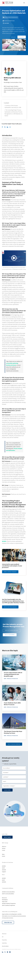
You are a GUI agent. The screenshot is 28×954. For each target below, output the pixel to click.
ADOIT (3, 868)
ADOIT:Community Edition (8, 893)
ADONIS (4, 866)
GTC (2, 936)
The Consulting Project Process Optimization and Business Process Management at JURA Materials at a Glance (14, 112)
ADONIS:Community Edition (8, 891)
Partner (3, 848)
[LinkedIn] (7, 127)
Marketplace (5, 899)
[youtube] (7, 952)
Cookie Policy (4, 943)
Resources (4, 897)
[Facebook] (2, 127)
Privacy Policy (4, 939)
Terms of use (4, 933)
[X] (5, 127)
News (3, 854)
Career (3, 850)
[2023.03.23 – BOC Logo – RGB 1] (8, 1)
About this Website (5, 946)
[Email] (10, 127)
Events (3, 856)
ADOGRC (4, 869)
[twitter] (5, 952)
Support (4, 871)
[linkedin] (2, 952)
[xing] (9, 952)
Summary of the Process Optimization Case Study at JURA (13, 106)
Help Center (4, 901)
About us (4, 846)
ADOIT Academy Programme (8, 905)
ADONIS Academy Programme (9, 903)
